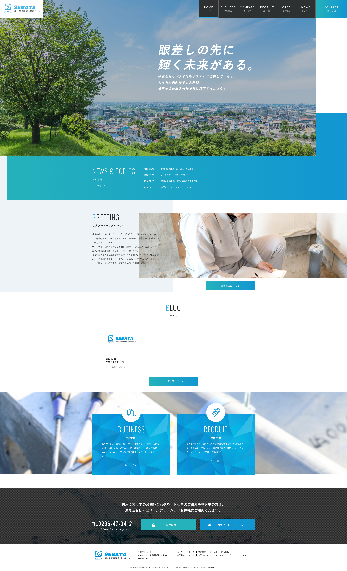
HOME (208, 9)
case (286, 9)
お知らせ (190, 552)
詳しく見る (131, 465)
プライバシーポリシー (238, 555)
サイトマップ (219, 555)
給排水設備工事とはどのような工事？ (177, 169)
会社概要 (213, 552)
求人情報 (225, 552)
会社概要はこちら (230, 285)
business (228, 9)
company (247, 9)
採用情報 (171, 524)
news (305, 9)
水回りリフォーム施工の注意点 (174, 175)
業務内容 (202, 552)
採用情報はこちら (182, 120)
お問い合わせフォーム (230, 524)
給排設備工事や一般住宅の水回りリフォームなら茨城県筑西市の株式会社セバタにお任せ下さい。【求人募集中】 (179, 567)
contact (331, 9)
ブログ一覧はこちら (173, 381)
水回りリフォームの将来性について (176, 187)
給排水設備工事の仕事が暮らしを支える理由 (180, 181)
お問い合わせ (204, 555)
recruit (267, 9)
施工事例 (180, 555)
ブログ (191, 555)
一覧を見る (100, 185)
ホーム (180, 552)
